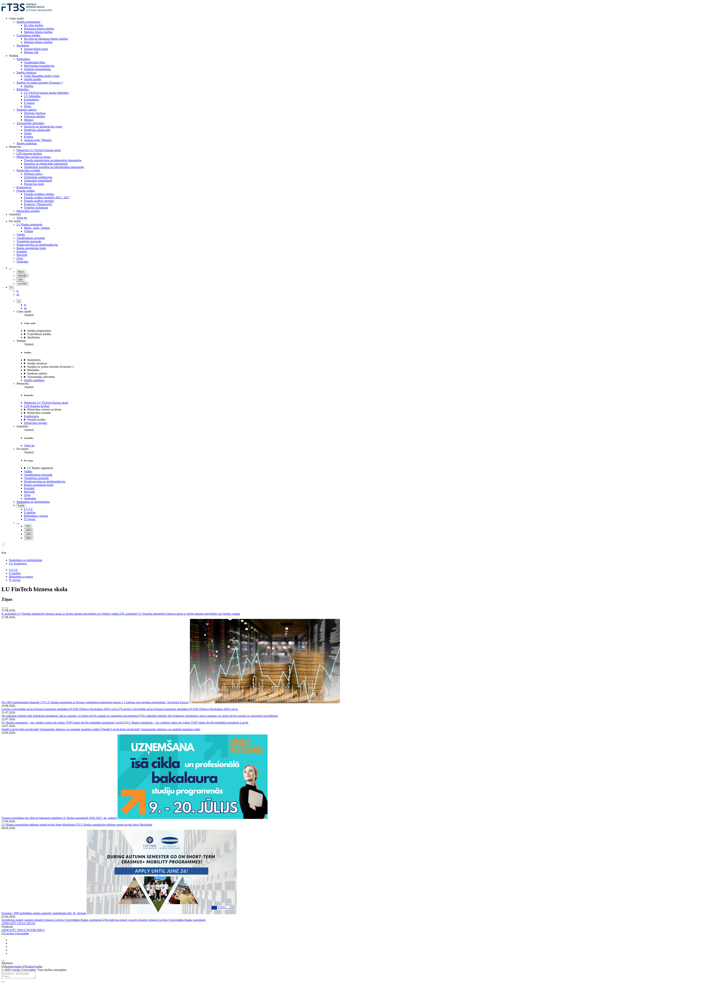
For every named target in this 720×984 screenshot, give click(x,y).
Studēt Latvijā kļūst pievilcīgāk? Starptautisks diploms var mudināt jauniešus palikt (51, 729)
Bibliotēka (33, 370)
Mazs (21, 271)
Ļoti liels (22, 283)
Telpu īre (29, 445)
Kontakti (29, 488)
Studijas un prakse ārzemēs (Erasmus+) (50, 366)
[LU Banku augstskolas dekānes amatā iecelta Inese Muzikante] (114, 824)
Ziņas (27, 495)
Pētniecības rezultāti (39, 412)
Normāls (22, 275)
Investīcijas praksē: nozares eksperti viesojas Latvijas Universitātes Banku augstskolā (52, 920)
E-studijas (30, 512)
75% (28, 526)
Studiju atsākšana (34, 380)
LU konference (18, 563)
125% (29, 534)
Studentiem (33, 360)
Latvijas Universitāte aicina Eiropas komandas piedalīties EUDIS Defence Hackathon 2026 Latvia (60, 709)
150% (29, 538)
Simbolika (30, 498)
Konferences (31, 416)
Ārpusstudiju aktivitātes (41, 376)
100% (29, 530)
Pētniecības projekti (35, 423)
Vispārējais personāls (36, 478)
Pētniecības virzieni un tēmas (44, 409)
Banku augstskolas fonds (38, 484)
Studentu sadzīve (37, 373)
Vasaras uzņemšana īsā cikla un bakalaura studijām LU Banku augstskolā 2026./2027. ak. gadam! (60, 817)
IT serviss (29, 519)
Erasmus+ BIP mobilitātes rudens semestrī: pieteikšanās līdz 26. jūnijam (44, 913)
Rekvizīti (29, 491)
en (25, 308)
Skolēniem (33, 337)
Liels (20, 279)
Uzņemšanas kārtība (39, 334)
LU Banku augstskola (40, 468)
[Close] (3, 981)
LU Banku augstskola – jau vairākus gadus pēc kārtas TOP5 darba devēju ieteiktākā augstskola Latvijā (63, 722)
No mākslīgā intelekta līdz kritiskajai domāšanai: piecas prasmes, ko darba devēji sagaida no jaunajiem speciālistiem (70, 715)
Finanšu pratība (36, 419)
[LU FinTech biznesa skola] (27, 12)
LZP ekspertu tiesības (36, 406)
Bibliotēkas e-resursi (36, 515)
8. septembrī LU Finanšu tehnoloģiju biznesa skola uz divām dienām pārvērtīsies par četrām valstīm (61, 613)
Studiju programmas (39, 330)
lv (11, 287)
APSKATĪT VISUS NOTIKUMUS (23, 930)
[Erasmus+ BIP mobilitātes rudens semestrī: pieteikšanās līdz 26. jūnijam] (162, 913)
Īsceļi (21, 505)
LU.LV (28, 509)
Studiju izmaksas (37, 363)
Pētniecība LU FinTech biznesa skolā (46, 402)
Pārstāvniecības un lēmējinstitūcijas (44, 481)
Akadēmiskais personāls (38, 474)
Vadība (28, 471)
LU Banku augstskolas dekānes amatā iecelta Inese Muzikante (39, 824)
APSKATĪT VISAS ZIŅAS (18, 923)
